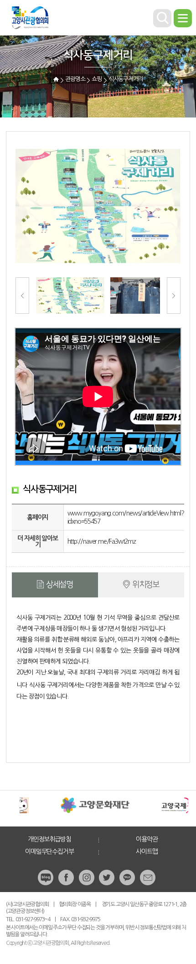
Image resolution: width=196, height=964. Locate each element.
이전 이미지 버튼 (22, 295)
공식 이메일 (148, 877)
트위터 (107, 877)
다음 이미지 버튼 (174, 295)
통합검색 (162, 18)
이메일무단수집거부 (49, 851)
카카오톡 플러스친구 (128, 877)
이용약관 (146, 839)
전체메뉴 (183, 18)
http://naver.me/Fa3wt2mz (101, 541)
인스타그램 (87, 877)
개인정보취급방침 (49, 839)
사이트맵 (146, 851)
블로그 (46, 877)
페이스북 (67, 877)
